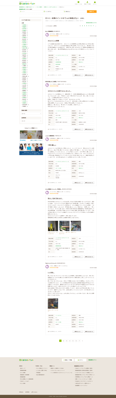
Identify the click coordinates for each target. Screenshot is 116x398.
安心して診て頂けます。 (55, 198)
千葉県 (24, 44)
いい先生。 (51, 272)
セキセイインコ (65, 110)
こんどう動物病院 (49, 135)
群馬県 (24, 41)
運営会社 (21, 392)
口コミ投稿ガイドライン (42, 368)
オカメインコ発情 (53, 40)
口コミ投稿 (22, 383)
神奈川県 (24, 48)
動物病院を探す (22, 9)
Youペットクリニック (50, 263)
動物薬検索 (22, 376)
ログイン (95, 4)
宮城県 (24, 30)
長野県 (24, 58)
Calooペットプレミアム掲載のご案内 (83, 368)
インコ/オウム (58, 55)
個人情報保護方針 (40, 374)
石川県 (24, 53)
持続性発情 (58, 64)
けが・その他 (58, 117)
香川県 (24, 88)
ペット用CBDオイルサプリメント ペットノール (61, 372)
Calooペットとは (78, 4)
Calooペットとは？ (24, 381)
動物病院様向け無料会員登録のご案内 (83, 370)
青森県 (24, 26)
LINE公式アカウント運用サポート (83, 383)
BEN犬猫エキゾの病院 (51, 81)
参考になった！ (78, 75)
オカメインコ (65, 55)
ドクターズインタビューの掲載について (84, 372)
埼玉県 (24, 42)
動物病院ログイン (93, 359)
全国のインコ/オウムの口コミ (50, 7)
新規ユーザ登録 (87, 4)
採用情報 (27, 392)
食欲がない (81, 62)
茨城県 (24, 37)
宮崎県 (24, 103)
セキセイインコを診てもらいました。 (60, 91)
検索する (91, 11)
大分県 (24, 101)
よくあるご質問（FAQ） (41, 370)
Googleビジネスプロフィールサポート (84, 381)
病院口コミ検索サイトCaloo (57, 368)
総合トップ (22, 368)
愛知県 (24, 64)
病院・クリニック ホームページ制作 (83, 379)
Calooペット (27, 7)
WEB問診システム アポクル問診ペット (84, 376)
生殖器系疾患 (58, 62)
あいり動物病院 (49, 31)
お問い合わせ (34, 392)
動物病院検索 (91, 22)
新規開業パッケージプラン (81, 385)
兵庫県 (24, 72)
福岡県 (24, 94)
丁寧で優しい (52, 145)
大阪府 (24, 71)
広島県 (24, 83)
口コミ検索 (39, 7)
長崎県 (24, 97)
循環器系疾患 (58, 245)
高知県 (24, 92)
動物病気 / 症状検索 (24, 374)
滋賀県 (24, 67)
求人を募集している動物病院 (26, 379)
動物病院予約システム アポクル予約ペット (85, 374)
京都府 (24, 69)
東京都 (24, 46)
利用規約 (38, 372)
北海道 (24, 25)
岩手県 (24, 28)
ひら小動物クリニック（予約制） (53, 189)
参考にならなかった (89, 75)
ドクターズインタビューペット (58, 370)
